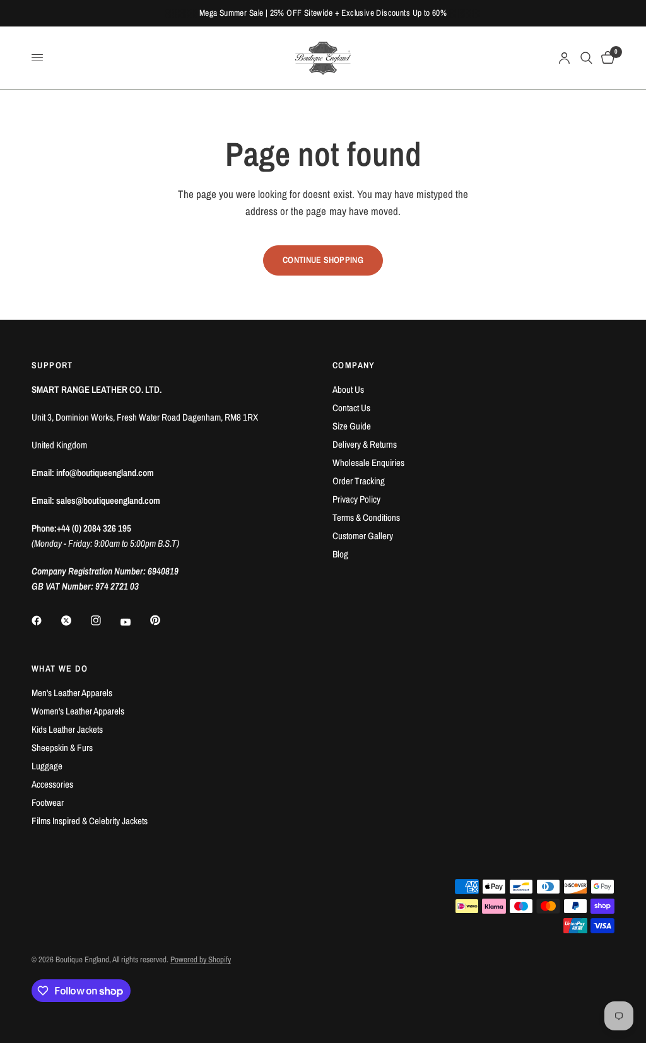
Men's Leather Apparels (72, 692)
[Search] (586, 58)
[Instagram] (105, 620)
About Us (348, 389)
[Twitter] (75, 620)
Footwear (48, 802)
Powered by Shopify (200, 959)
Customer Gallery (362, 535)
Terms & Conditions (366, 517)
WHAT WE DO (60, 668)
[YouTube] (134, 622)
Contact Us (351, 407)
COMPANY (353, 365)
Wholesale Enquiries (368, 462)
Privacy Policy (356, 499)
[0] (605, 58)
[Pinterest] (164, 620)
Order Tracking (358, 480)
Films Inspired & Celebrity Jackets (90, 820)
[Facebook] (45, 620)
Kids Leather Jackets (67, 729)
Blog (340, 554)
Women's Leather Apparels (78, 711)
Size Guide (351, 426)
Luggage (47, 765)
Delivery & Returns (364, 444)
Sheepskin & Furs (62, 747)
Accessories (52, 784)
